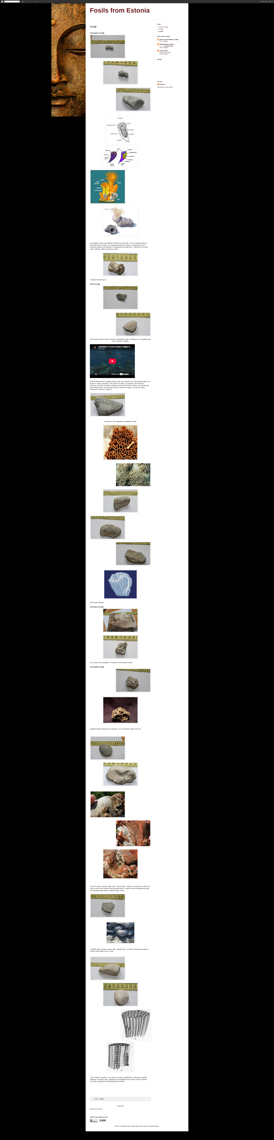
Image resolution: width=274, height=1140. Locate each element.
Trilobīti (161, 29)
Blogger (156, 1126)
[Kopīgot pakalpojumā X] (99, 1099)
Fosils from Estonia (120, 10)
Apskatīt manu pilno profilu (165, 87)
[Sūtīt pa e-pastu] (95, 1099)
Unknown (162, 84)
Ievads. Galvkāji (163, 27)
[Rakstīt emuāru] (97, 1099)
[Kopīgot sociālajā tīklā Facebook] (101, 1099)
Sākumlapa (120, 1106)
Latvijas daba (164, 50)
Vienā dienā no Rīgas (165, 52)
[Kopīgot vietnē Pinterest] (103, 1099)
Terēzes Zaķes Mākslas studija (169, 39)
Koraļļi (161, 31)
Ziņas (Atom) (98, 1109)
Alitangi (145, 1126)
